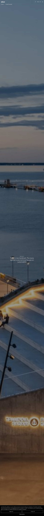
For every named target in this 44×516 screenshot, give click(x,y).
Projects (2, 4)
